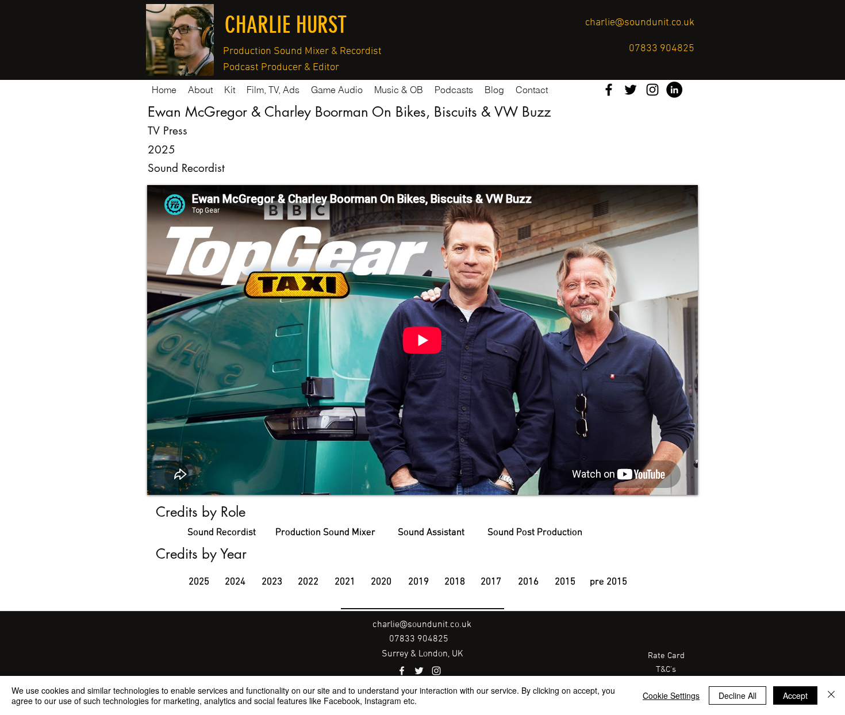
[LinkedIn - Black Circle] (674, 90)
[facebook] (609, 90)
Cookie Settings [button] (671, 695)
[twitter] (631, 90)
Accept (795, 695)
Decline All (737, 695)
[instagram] (652, 90)
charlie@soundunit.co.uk (639, 23)
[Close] (831, 695)
